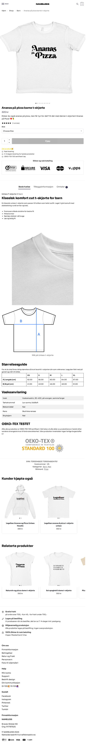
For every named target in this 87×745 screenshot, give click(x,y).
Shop (11, 11)
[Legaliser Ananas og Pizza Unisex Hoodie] (20, 502)
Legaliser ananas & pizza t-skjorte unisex (58, 524)
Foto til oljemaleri (10, 663)
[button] (82, 4)
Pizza (46, 469)
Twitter (5, 706)
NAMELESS (7, 719)
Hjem (4, 11)
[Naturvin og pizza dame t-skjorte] (20, 569)
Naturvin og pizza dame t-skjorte (20, 590)
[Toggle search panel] (77, 4)
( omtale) (16, 123)
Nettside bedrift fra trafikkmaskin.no (19, 735)
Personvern (7, 659)
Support (5, 676)
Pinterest (6, 703)
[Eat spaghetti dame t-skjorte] (59, 569)
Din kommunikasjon (11, 683)
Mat (49, 467)
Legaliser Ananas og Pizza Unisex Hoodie (20, 524)
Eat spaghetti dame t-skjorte (58, 590)
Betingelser (7, 653)
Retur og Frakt (8, 656)
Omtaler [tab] (62, 187)
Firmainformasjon (10, 649)
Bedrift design (8, 679)
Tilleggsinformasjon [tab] (43, 187)
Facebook (6, 696)
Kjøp (47, 141)
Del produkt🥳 (7, 149)
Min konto (6, 673)
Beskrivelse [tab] (24, 187)
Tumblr (5, 709)
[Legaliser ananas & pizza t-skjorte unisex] (59, 502)
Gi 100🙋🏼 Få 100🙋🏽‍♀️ (10, 686)
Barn (19, 11)
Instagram (6, 699)
